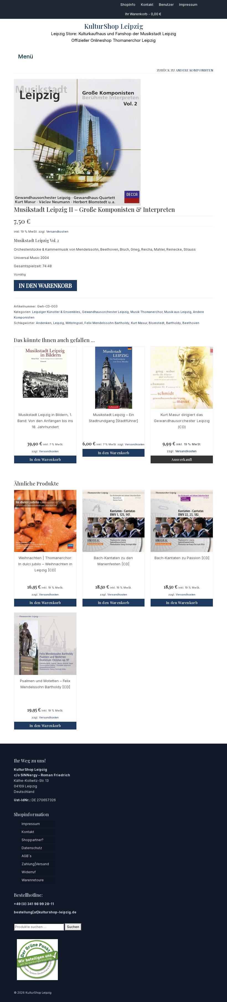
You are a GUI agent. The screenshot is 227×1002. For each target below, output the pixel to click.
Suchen (73, 927)
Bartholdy (173, 323)
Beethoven (190, 323)
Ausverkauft (181, 459)
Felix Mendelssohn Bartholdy (106, 323)
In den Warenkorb (45, 285)
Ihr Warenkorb (142, 14)
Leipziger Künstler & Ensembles (56, 312)
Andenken (43, 323)
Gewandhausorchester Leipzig (105, 312)
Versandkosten (57, 231)
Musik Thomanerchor (146, 312)
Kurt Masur (139, 323)
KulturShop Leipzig (113, 26)
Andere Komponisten (194, 70)
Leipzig (58, 323)
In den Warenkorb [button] (45, 459)
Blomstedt (156, 323)
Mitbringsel (74, 323)
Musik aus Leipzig (177, 312)
